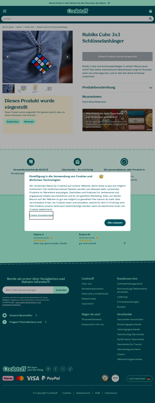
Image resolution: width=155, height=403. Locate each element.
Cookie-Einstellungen (41, 215)
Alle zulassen (115, 222)
